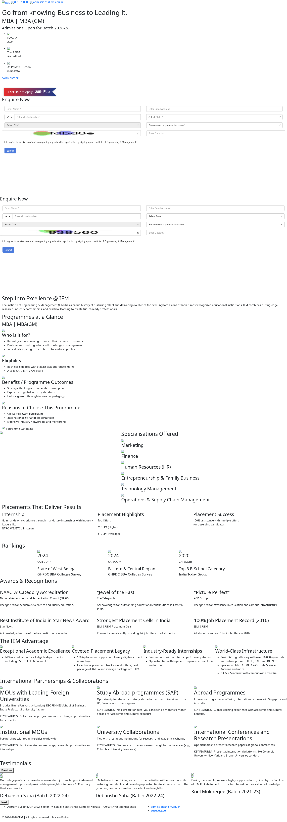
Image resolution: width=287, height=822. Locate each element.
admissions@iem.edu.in (48, 2)
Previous (6, 770)
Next (4, 802)
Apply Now (9, 77)
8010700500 (21, 2)
